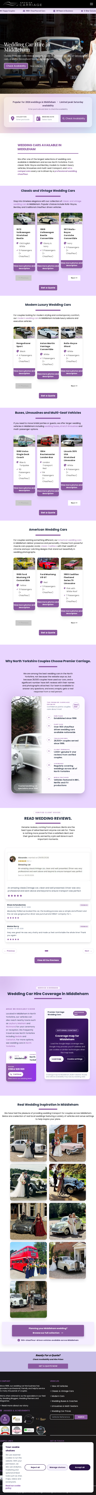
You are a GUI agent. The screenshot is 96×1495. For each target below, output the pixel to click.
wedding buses (52, 426)
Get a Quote (48, 287)
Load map (56, 1059)
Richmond (11, 1026)
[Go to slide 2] (49, 950)
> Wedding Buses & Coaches (64, 1401)
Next (88, 951)
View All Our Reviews (48, 960)
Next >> (74, 278)
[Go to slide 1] (46, 950)
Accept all (79, 1467)
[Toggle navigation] (91, 4)
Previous (9, 951)
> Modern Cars (57, 1396)
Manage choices (57, 1467)
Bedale (18, 1036)
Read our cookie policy (13, 1486)
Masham (22, 1023)
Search (81, 1417)
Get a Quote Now (48, 1366)
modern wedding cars (28, 318)
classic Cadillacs (49, 546)
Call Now (17, 1074)
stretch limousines (69, 426)
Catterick (10, 1039)
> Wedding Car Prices (60, 1411)
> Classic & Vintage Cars (62, 1391)
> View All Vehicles (59, 1386)
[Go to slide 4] (54, 950)
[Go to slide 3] (52, 950)
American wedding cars (69, 540)
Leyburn (13, 1023)
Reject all (35, 1467)
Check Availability (16, 65)
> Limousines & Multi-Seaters (64, 1406)
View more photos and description (24, 267)
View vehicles (36, 66)
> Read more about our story (14, 1405)
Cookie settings (74, 1059)
